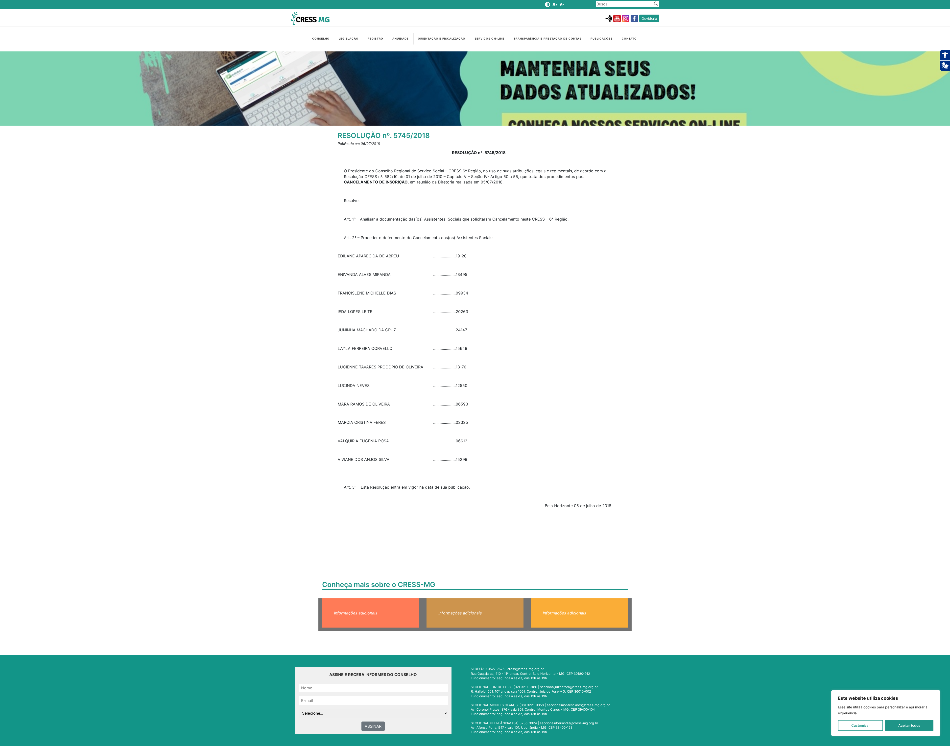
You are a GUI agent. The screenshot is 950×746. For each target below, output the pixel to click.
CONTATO (629, 38)
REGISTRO (375, 38)
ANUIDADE (400, 38)
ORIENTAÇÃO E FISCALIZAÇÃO (441, 38)
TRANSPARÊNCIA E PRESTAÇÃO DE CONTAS (547, 38)
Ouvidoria (649, 18)
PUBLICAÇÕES (602, 38)
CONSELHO (321, 38)
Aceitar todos (909, 725)
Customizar (860, 725)
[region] (885, 713)
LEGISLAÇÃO (348, 38)
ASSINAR (373, 726)
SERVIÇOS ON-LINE (489, 38)
